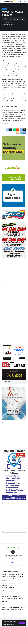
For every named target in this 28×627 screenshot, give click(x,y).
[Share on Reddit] (17, 129)
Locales (4, 8)
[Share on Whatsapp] (10, 19)
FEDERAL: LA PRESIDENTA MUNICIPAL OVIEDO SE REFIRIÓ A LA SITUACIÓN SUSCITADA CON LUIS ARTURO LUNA (10, 587)
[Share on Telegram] (12, 19)
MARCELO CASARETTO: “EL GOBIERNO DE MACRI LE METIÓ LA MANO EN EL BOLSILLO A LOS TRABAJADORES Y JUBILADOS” (13, 576)
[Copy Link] (20, 19)
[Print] (22, 19)
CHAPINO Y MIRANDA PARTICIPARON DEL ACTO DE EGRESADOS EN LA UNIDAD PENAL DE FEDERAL (14, 609)
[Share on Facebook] (5, 19)
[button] (22, 623)
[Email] (17, 19)
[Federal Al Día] (9, 1)
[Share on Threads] (15, 19)
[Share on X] (8, 19)
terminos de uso (11, 624)
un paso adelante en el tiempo (8, 22)
